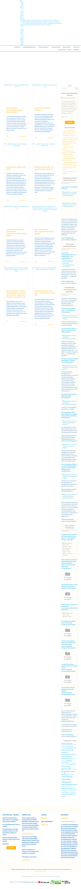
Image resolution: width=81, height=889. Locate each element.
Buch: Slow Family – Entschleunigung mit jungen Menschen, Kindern (69, 158)
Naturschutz (70, 786)
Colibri (58, 876)
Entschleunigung (66, 758)
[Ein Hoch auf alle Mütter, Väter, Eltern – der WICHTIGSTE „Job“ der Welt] (45, 276)
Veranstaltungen (56, 47)
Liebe (63, 776)
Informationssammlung (29, 47)
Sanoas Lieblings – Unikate (64, 49)
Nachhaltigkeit (63, 786)
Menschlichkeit (67, 784)
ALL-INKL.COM (16, 882)
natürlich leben (66, 788)
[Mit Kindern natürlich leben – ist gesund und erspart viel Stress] (45, 152)
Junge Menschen (68, 771)
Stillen (69, 792)
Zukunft (63, 796)
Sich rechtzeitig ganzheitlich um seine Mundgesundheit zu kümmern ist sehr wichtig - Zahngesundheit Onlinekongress (69, 468)
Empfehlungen (66, 47)
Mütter (75, 785)
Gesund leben (65, 767)
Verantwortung (73, 792)
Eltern (63, 756)
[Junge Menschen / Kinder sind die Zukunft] (16, 152)
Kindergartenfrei (70, 774)
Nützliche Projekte (43, 47)
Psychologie (63, 790)
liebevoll (69, 776)
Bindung (64, 752)
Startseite (16, 47)
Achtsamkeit (66, 743)
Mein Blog (76, 47)
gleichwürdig (66, 769)
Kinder (64, 774)
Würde (72, 794)
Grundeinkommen (74, 769)
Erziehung (63, 761)
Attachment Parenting (66, 746)
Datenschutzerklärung (67, 721)
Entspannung (74, 758)
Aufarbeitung (64, 748)
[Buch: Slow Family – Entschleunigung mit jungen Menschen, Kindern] (16, 93)
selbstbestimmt (73, 790)
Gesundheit (72, 764)
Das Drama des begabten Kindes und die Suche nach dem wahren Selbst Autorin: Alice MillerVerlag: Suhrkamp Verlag (69, 644)
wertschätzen (65, 794)
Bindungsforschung (66, 754)
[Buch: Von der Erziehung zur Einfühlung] (45, 93)
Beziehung (69, 750)
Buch (74, 754)
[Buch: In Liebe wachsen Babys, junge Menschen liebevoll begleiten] (45, 215)
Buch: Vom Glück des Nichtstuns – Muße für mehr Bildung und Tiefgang (69, 152)
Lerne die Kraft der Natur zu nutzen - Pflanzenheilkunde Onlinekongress (69, 330)
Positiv (74, 788)
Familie (69, 761)
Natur (67, 786)
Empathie (69, 756)
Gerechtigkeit (65, 763)
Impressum (76, 49)
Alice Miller (74, 744)
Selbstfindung (64, 792)
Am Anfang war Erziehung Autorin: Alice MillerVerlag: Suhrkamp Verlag (68, 622)
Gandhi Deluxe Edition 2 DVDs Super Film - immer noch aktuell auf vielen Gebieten (69, 586)
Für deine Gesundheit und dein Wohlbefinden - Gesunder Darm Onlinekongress (70, 360)
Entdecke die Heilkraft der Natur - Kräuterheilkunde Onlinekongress (69, 310)
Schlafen (68, 790)
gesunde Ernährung (72, 763)
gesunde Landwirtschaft (65, 764)
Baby (68, 748)
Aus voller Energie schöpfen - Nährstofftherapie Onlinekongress (69, 395)
